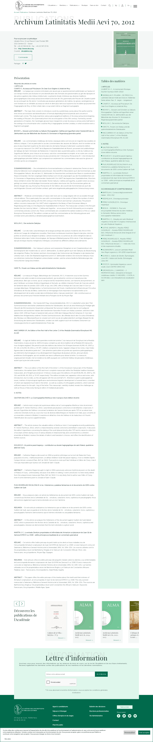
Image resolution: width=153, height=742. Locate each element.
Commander (23, 57)
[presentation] (16, 603)
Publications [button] (74, 5)
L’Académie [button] (52, 5)
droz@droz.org (26, 51)
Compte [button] (122, 5)
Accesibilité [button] (116, 5)
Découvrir (61, 638)
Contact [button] (103, 5)
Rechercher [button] (109, 5)
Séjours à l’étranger (60, 711)
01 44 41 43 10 (19, 720)
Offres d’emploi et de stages (63, 716)
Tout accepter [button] (144, 732)
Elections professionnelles (99, 711)
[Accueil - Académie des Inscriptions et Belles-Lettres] (29, 709)
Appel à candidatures (60, 707)
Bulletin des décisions (97, 707)
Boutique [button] (85, 5)
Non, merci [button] (8, 739)
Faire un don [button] (94, 5)
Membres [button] (63, 5)
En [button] (128, 5)
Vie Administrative (96, 716)
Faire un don (125, 707)
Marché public (58, 725)
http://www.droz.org (26, 49)
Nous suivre (121, 712)
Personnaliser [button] (129, 732)
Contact (56, 720)
